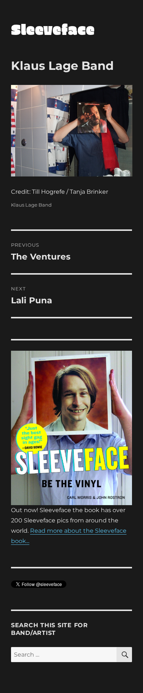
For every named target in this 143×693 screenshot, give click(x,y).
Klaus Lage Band (31, 205)
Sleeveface (53, 29)
